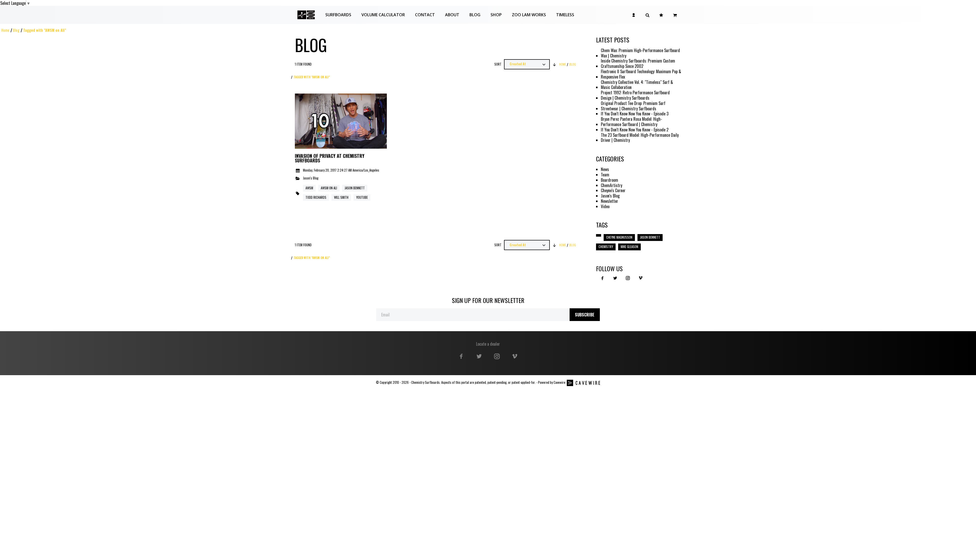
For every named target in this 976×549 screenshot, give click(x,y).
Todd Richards (316, 197)
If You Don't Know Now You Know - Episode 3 (634, 113)
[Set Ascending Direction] (554, 64)
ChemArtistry (611, 185)
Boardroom (609, 180)
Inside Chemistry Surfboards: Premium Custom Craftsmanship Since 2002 (638, 63)
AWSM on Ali (329, 188)
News (605, 169)
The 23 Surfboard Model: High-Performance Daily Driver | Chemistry (640, 137)
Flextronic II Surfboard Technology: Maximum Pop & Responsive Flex (641, 74)
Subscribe (584, 315)
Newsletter (609, 201)
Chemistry (606, 246)
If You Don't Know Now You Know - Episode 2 (634, 129)
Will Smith (341, 197)
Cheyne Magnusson (619, 237)
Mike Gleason (629, 246)
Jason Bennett (355, 188)
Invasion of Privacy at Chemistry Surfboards (329, 158)
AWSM (309, 188)
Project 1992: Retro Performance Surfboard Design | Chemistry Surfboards (635, 95)
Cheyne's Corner (613, 190)
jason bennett (650, 237)
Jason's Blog (310, 178)
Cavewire (559, 382)
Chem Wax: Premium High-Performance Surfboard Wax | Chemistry (640, 53)
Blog (16, 30)
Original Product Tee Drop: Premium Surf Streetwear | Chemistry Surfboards (633, 106)
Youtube (362, 197)
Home (5, 30)
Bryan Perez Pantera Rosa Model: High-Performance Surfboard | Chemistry (631, 121)
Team (605, 174)
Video (605, 206)
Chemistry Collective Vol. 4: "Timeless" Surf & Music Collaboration (637, 85)
